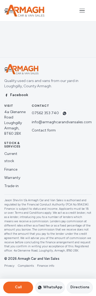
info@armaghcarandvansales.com (62, 122)
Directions (79, 287)
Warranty (12, 177)
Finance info (45, 266)
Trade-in (11, 186)
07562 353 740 (45, 113)
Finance (10, 169)
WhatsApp (52, 287)
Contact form (44, 130)
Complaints (26, 266)
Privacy (9, 266)
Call (18, 287)
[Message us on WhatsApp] (64, 113)
